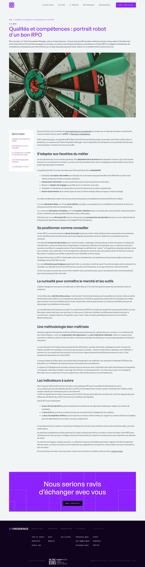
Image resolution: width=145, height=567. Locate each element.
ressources (104, 5)
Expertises (48, 5)
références (88, 5)
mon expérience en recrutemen (78, 131)
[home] (11, 5)
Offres (61, 5)
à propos (74, 5)
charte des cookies (99, 561)
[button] (48, 6)
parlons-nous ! (117, 451)
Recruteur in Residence (80, 134)
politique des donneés (120, 561)
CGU (134, 561)
